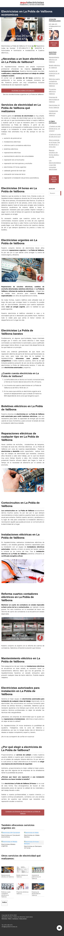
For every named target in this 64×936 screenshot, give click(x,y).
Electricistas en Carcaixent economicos (10, 836)
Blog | (10, 918)
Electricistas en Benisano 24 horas (33, 847)
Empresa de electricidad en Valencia (54, 99)
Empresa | (5, 918)
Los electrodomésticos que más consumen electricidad (55, 165)
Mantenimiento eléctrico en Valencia (54, 59)
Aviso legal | (23, 918)
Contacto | (15, 918)
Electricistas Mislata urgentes (8, 845)
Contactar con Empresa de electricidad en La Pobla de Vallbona (23, 812)
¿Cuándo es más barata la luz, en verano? (54, 128)
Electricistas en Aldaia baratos (31, 836)
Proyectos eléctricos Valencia (52, 91)
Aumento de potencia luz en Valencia (54, 73)
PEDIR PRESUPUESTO (54, 179)
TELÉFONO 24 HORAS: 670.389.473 (22, 90)
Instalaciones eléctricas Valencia (53, 113)
